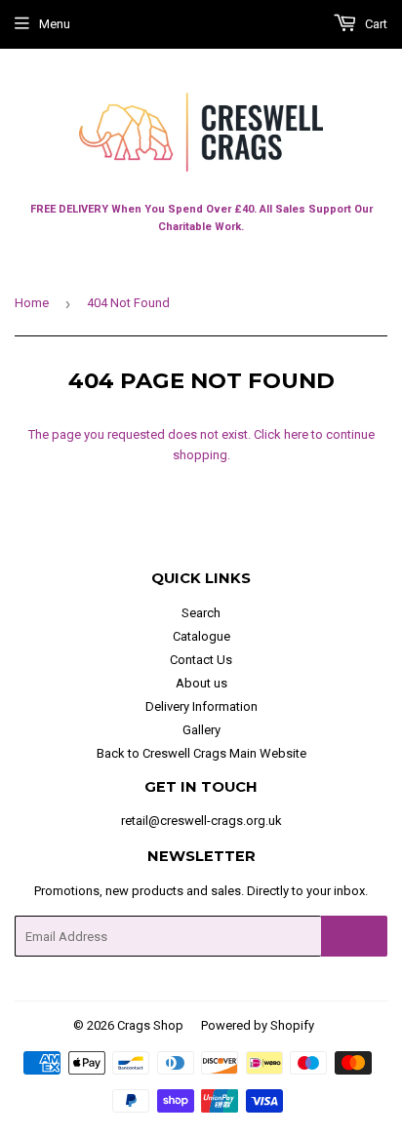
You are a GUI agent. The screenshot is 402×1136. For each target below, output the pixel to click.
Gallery (201, 730)
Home (32, 302)
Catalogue (201, 636)
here (296, 434)
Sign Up (354, 936)
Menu (54, 24)
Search (201, 613)
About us (201, 683)
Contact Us (201, 659)
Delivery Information (201, 706)
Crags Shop (150, 1025)
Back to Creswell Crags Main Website (201, 753)
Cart (374, 24)
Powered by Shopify (257, 1025)
